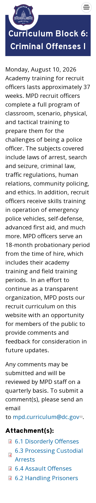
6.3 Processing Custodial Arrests (49, 454)
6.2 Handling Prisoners (46, 478)
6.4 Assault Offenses (43, 468)
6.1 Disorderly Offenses (47, 441)
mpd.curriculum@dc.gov (46, 417)
